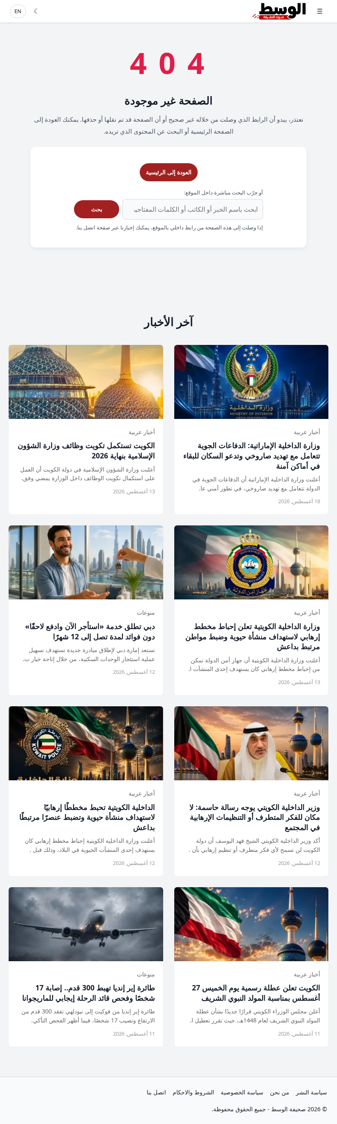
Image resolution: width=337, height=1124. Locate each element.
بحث (96, 209)
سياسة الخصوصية (242, 1092)
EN (17, 11)
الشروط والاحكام (193, 1092)
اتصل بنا (156, 1092)
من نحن (279, 1092)
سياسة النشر (311, 1092)
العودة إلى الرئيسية (169, 172)
